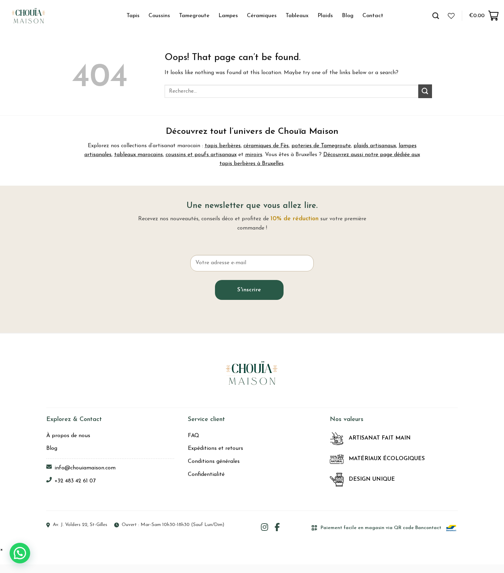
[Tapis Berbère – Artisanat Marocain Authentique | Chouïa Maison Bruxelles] (36, 15)
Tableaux (297, 16)
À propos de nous (68, 435)
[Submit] (425, 91)
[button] (20, 553)
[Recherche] (435, 15)
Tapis (133, 16)
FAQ (193, 435)
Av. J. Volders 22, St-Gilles (80, 524)
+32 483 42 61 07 (75, 481)
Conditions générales (214, 461)
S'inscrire (249, 290)
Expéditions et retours (215, 448)
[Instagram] (264, 528)
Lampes (228, 16)
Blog (347, 16)
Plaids (325, 16)
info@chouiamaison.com (85, 468)
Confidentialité (206, 474)
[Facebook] (277, 528)
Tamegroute (194, 16)
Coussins (159, 16)
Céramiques (262, 16)
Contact (372, 16)
